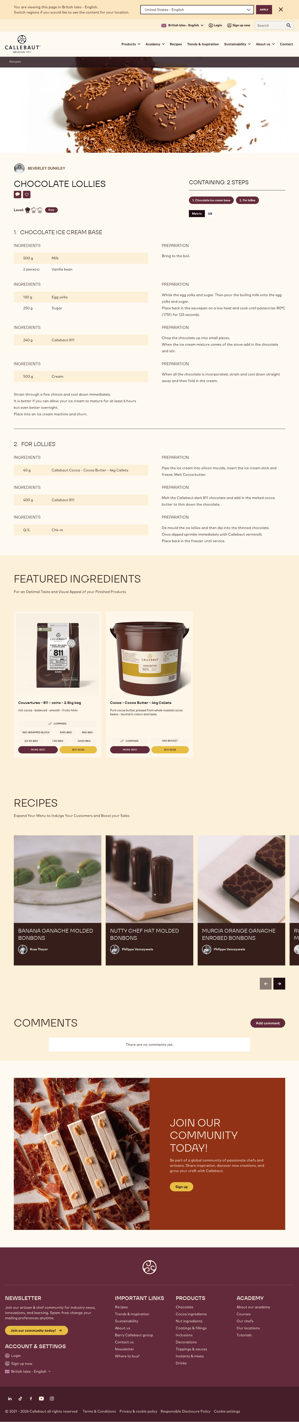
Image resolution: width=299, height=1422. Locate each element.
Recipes (176, 44)
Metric (197, 214)
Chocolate (184, 1307)
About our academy (253, 1307)
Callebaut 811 (63, 340)
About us (122, 1328)
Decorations (186, 1342)
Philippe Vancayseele (137, 949)
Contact (286, 44)
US (210, 214)
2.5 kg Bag (31, 740)
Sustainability (126, 1321)
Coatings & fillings (191, 1328)
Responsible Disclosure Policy (185, 1411)
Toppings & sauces (191, 1349)
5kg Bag (87, 732)
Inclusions (184, 1335)
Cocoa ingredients (191, 1314)
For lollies (249, 200)
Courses (244, 1314)
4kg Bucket (170, 740)
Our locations (248, 1328)
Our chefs (245, 1321)
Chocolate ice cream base (212, 200)
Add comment (268, 1023)
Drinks (181, 1363)
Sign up (181, 1187)
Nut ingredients (189, 1321)
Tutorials (244, 1335)
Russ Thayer (39, 949)
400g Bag (84, 740)
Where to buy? (127, 1356)
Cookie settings (227, 1411)
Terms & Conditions (99, 1411)
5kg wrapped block (36, 732)
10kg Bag (66, 732)
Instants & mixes (190, 1356)
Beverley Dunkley (46, 168)
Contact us (124, 1342)
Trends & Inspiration (203, 44)
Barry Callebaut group (134, 1335)
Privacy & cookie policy (138, 1411)
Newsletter (124, 1349)
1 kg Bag (57, 740)
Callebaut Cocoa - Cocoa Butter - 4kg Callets (90, 470)
